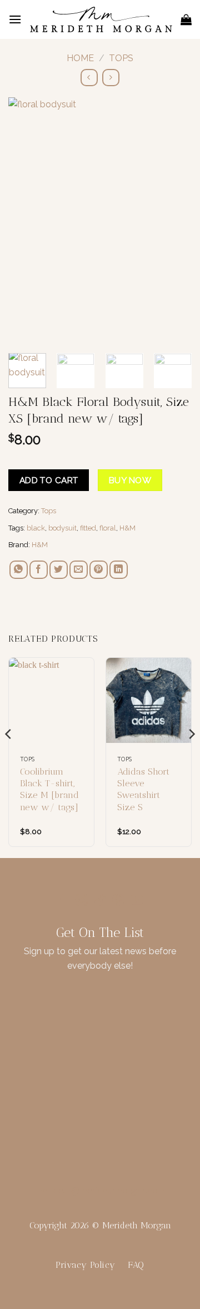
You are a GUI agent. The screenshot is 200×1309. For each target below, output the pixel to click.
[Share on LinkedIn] (118, 570)
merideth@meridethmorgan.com (100, 1190)
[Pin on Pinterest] (98, 570)
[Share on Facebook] (38, 570)
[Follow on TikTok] (100, 901)
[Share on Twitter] (58, 570)
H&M (127, 528)
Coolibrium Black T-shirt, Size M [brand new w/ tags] (49, 789)
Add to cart (48, 480)
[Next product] (89, 77)
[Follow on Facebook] (63, 901)
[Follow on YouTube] (137, 901)
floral (107, 528)
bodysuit (62, 528)
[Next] (174, 220)
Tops (121, 58)
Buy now (130, 480)
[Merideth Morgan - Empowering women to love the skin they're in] (101, 19)
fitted (88, 528)
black (36, 528)
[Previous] (26, 220)
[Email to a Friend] (78, 570)
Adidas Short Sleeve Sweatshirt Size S (143, 789)
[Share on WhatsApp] (18, 570)
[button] (15, 19)
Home (80, 58)
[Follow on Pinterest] (118, 901)
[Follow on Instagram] (82, 901)
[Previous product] (110, 77)
